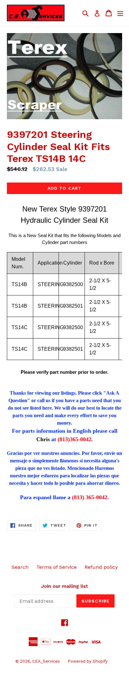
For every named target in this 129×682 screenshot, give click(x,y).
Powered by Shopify (88, 661)
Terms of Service (56, 567)
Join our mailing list (64, 586)
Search (20, 567)
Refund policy (101, 567)
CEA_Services (46, 661)
